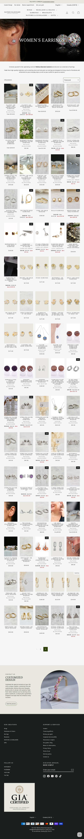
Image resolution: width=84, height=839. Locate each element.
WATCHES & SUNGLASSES (37, 15)
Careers (45, 728)
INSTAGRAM (7, 766)
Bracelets (47, 13)
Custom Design (8, 5)
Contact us (46, 757)
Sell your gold (40, 5)
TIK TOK (6, 775)
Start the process (11, 704)
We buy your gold (47, 734)
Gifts (54, 15)
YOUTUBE (7, 772)
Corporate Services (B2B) (50, 737)
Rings (30, 10)
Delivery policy (47, 754)
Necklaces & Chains (45, 10)
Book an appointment (28, 5)
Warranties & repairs (49, 740)
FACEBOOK (7, 769)
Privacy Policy (47, 748)
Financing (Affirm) (48, 731)
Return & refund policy (49, 745)
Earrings (34, 13)
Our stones (17, 5)
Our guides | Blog (47, 742)
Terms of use (46, 751)
